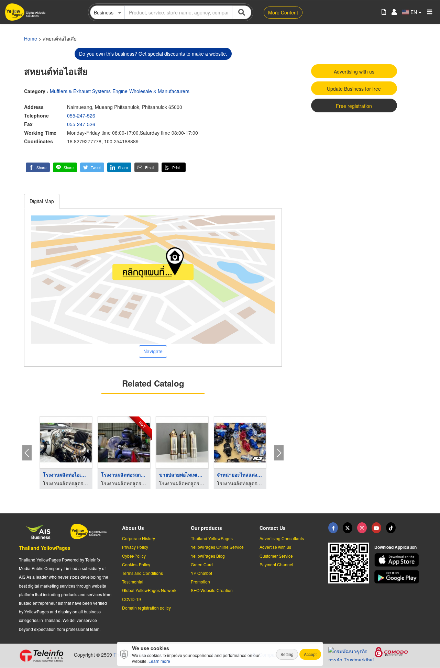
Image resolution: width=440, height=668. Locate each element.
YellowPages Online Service (217, 547)
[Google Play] (397, 576)
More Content (283, 12)
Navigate (153, 351)
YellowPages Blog (208, 556)
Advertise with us (275, 547)
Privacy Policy (135, 547)
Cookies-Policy (136, 564)
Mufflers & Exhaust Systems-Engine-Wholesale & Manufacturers (119, 91)
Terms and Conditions (142, 573)
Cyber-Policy (134, 556)
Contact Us (273, 527)
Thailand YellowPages (44, 547)
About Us (133, 527)
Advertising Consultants (282, 538)
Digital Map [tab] (42, 201)
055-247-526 (81, 115)
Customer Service (276, 556)
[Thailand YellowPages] (347, 527)
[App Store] (397, 560)
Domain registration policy (146, 608)
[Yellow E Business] (333, 527)
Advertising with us (354, 71)
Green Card (202, 564)
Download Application (395, 547)
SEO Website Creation (212, 590)
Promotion (200, 581)
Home (30, 38)
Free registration (354, 105)
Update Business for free (354, 88)
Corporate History (138, 538)
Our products (206, 527)
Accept (310, 654)
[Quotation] (384, 12)
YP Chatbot (201, 573)
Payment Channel (276, 564)
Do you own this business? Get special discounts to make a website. (153, 53)
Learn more (159, 661)
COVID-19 (131, 599)
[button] (38, 167)
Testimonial (132, 581)
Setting (287, 654)
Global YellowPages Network (149, 590)
